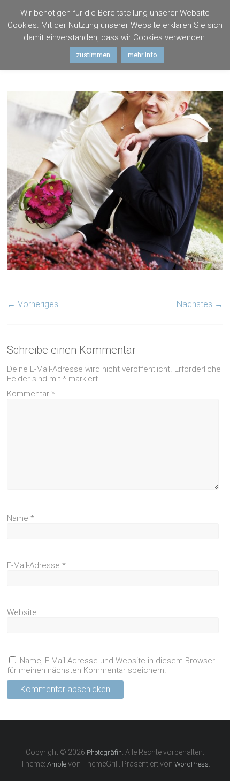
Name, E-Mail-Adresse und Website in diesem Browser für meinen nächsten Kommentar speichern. (111, 665)
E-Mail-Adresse (36, 565)
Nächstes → (200, 304)
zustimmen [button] (93, 55)
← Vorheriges (32, 304)
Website (22, 612)
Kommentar (31, 394)
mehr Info (142, 55)
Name (20, 518)
